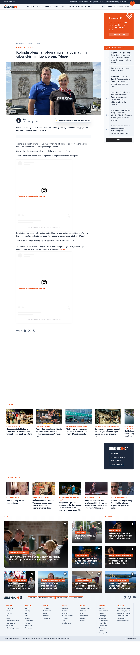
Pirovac (27, 623)
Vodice (27, 608)
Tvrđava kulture (85, 608)
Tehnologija (102, 616)
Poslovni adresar (116, 464)
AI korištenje (65, 638)
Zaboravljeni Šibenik (123, 613)
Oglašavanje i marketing (52, 638)
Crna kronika (10, 623)
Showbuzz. (62, 249)
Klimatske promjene (13, 628)
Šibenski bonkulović (123, 608)
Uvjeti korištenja (36, 638)
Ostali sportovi (66, 623)
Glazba (45, 613)
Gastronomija (103, 620)
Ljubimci (101, 630)
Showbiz (38, 43)
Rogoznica (28, 628)
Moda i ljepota (103, 611)
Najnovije (31, 6)
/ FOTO (7, 516)
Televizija (46, 618)
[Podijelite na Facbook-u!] (25, 330)
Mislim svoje (121, 618)
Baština (82, 620)
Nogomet (65, 608)
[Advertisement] (119, 369)
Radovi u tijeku (116, 461)
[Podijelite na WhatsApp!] (34, 330)
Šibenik (8, 611)
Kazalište (83, 611)
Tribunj (27, 611)
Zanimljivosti (103, 633)
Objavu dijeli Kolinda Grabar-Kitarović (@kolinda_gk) (44, 227)
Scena (56, 6)
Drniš (26, 616)
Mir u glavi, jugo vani (123, 611)
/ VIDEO (108, 516)
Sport (63, 6)
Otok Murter (29, 620)
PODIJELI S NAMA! (119, 34)
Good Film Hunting (123, 616)
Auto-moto (102, 618)
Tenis (63, 620)
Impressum (26, 638)
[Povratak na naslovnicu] (10, 6)
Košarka (64, 611)
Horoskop (102, 628)
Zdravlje (101, 613)
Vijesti (39, 6)
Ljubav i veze (103, 625)
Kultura (71, 6)
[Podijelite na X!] (29, 330)
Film (81, 613)
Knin (26, 613)
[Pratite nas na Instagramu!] (129, 597)
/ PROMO (10, 404)
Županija (47, 6)
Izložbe (82, 618)
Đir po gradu (10, 625)
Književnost (84, 616)
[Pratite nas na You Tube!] (134, 597)
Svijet (8, 618)
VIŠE (118, 140)
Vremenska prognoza (13, 620)
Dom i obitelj (103, 623)
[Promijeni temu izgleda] (104, 6)
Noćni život (47, 611)
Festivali (46, 616)
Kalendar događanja (118, 457)
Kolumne (88, 6)
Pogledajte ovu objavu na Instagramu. (31, 196)
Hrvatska (9, 613)
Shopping (102, 608)
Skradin (27, 618)
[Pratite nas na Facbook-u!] (125, 597)
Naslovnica (20, 43)
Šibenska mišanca (123, 620)
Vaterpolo (65, 618)
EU (7, 616)
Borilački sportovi (67, 616)
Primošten (28, 625)
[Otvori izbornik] (132, 3)
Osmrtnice (114, 454)
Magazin (79, 6)
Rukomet (65, 613)
